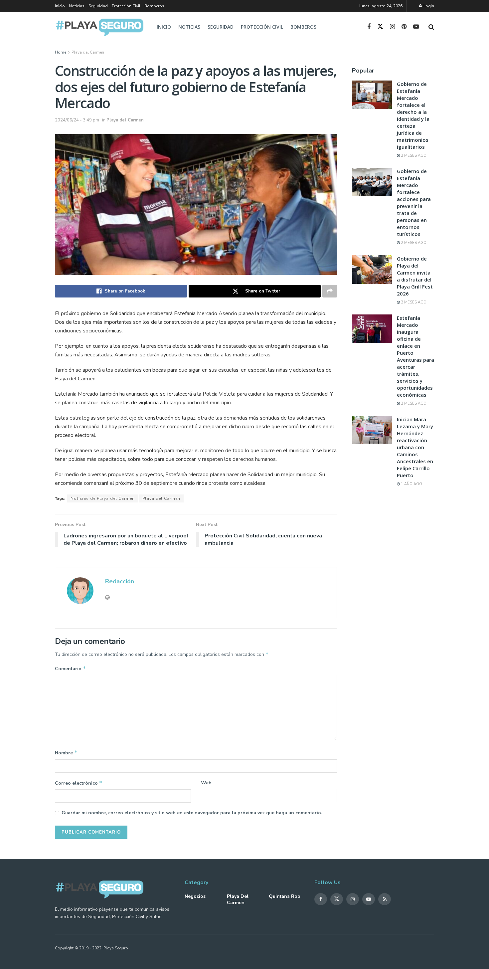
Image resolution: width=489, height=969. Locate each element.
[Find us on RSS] (384, 899)
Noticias (76, 6)
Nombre (66, 752)
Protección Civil (126, 6)
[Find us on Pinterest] (404, 27)
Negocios (195, 896)
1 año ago (411, 484)
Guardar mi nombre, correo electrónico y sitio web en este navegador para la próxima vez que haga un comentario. (192, 813)
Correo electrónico (78, 783)
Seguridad (98, 6)
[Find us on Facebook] (369, 27)
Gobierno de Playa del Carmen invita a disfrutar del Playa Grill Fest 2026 (415, 276)
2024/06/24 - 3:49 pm (77, 120)
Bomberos (154, 6)
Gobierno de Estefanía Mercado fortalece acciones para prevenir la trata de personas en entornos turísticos (414, 202)
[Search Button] (431, 27)
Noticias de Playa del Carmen (103, 498)
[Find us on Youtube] (416, 27)
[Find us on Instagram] (392, 27)
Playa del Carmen (88, 52)
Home (60, 52)
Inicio (60, 6)
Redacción (119, 581)
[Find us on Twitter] (380, 27)
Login (428, 6)
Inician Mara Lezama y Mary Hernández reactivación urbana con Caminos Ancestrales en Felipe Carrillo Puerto (415, 447)
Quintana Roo (284, 896)
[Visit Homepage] (100, 27)
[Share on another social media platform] (329, 291)
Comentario (70, 668)
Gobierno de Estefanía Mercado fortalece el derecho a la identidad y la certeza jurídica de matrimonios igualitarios (413, 115)
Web (206, 783)
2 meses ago (413, 155)
